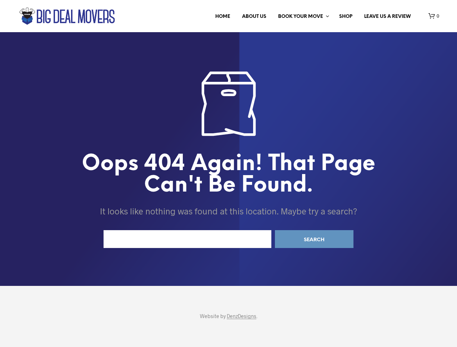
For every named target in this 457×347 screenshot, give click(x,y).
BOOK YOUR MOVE (300, 16)
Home (222, 16)
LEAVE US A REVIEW (387, 16)
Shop (345, 16)
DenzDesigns (241, 316)
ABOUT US (254, 16)
